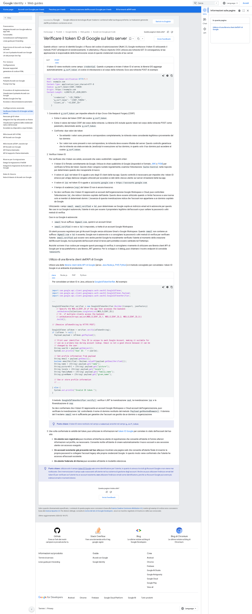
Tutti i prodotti (147, 598)
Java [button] (53, 275)
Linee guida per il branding (49, 562)
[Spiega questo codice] (163, 76)
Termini (41, 608)
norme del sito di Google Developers (99, 511)
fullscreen (243, 10)
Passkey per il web (57, 9)
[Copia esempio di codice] (172, 76)
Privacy (50, 608)
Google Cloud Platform (113, 598)
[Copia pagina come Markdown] (138, 38)
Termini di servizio (45, 558)
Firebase (150, 566)
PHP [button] (73, 275)
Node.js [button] (63, 275)
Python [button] (83, 275)
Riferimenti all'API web (126, 9)
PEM (160, 164)
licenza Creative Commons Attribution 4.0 (126, 508)
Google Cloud (152, 579)
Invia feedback (164, 39)
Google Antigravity (154, 574)
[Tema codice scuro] (167, 76)
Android (150, 558)
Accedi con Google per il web (31, 9)
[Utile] (168, 32)
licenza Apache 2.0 (53, 511)
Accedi (246, 3)
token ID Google (125, 431)
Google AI (132, 598)
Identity (18, 3)
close (247, 10)
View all (150, 587)
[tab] (48, 60)
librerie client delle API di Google (80, 265)
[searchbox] (17, 18)
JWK (153, 164)
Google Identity (71, 32)
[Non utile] (172, 32)
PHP (117, 265)
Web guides (35, 3)
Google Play (152, 583)
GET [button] (48, 60)
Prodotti (59, 32)
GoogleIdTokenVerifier (104, 282)
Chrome (150, 562)
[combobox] (206, 3)
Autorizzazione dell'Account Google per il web (90, 9)
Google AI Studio (154, 570)
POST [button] (57, 60)
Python (123, 265)
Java (104, 265)
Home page (8, 9)
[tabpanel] (109, 87)
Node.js (110, 265)
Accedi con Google (100, 558)
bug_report (239, 10)
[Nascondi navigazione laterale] (31, 609)
